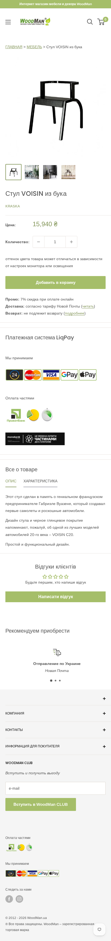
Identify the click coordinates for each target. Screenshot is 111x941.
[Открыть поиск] (90, 22)
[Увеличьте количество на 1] (71, 242)
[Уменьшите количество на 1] (38, 242)
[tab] (10, 482)
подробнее (74, 313)
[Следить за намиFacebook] (9, 899)
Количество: (17, 242)
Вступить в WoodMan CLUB (40, 804)
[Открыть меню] (8, 22)
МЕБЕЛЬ (34, 47)
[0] (101, 22)
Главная (13, 47)
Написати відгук (55, 596)
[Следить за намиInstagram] (19, 899)
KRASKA (12, 206)
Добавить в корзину (55, 282)
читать (88, 306)
